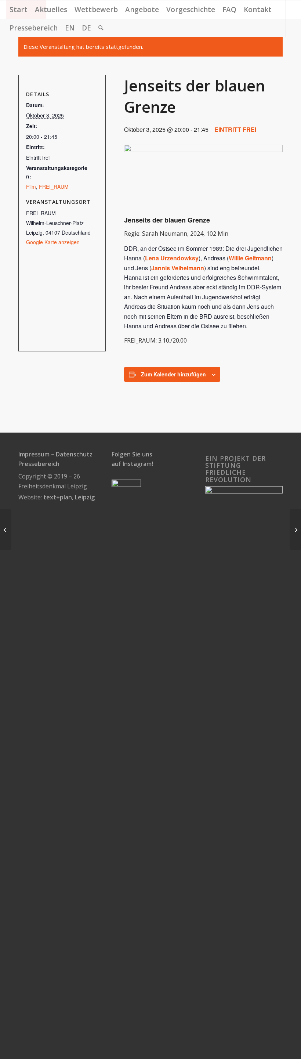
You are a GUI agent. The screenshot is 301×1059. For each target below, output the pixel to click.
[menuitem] (18, 9)
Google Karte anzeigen (53, 242)
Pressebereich (38, 464)
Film (31, 186)
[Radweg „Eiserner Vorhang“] (5, 529)
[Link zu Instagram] (8, 45)
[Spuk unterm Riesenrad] (295, 529)
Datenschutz (74, 454)
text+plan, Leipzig (69, 497)
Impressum (34, 454)
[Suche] (101, 28)
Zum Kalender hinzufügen (173, 374)
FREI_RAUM (54, 186)
